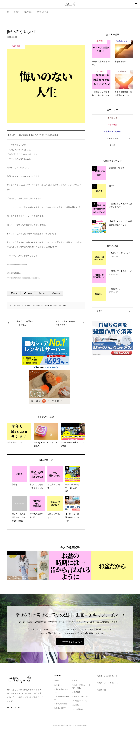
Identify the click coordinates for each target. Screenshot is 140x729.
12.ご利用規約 (77, 709)
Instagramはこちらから (70, 642)
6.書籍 (74, 681)
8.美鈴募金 (76, 692)
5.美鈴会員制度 (60, 708)
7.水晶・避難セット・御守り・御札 (81, 686)
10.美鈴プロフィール (80, 701)
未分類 (112, 145)
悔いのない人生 (56, 306)
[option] (28, 565)
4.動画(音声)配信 (60, 704)
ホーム (56, 681)
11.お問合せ (76, 705)
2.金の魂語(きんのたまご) (61, 690)
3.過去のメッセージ (112, 131)
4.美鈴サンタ (112, 138)
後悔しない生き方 (42, 306)
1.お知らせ (112, 118)
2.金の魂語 (16, 306)
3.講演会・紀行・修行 (61, 698)
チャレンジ (31, 306)
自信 (64, 306)
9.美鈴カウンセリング (80, 696)
